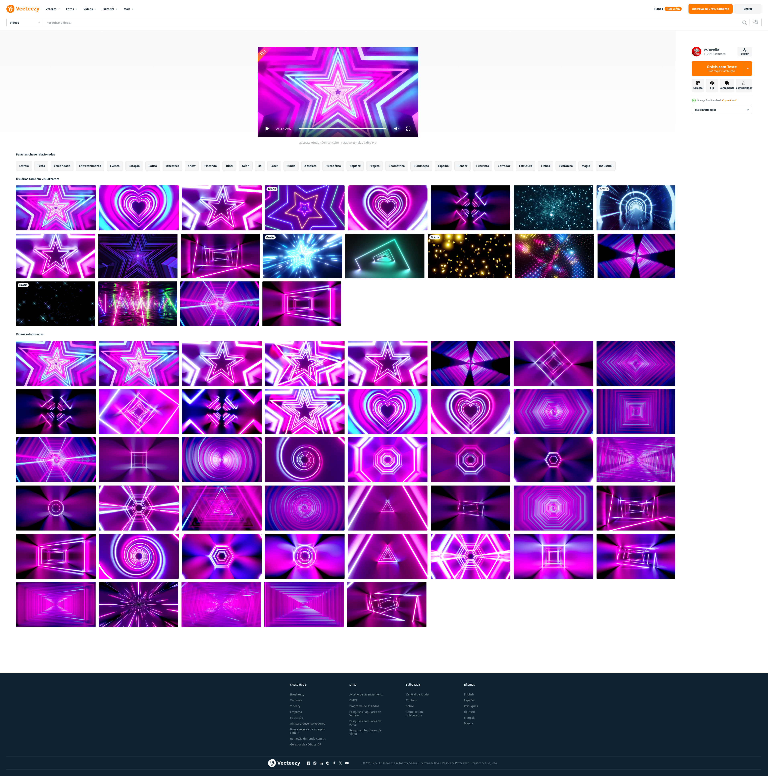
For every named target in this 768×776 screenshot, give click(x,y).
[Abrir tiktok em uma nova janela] (334, 763)
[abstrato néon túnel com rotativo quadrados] (139, 411)
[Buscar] (744, 22)
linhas (545, 166)
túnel (229, 166)
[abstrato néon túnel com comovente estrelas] (305, 411)
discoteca (172, 166)
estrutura (525, 166)
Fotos (70, 9)
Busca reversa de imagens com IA (308, 731)
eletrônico (566, 166)
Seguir (745, 53)
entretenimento (90, 166)
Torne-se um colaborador (414, 713)
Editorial (108, 9)
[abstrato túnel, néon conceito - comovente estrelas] (56, 207)
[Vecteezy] (22, 9)
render (462, 166)
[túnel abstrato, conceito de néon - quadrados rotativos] (470, 207)
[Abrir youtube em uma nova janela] (347, 763)
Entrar (748, 9)
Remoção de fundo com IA (307, 738)
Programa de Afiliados (364, 706)
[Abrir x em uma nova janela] (340, 763)
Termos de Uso (430, 763)
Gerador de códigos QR (305, 744)
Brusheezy (297, 694)
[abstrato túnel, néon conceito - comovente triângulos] (222, 508)
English (469, 694)
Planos (658, 9)
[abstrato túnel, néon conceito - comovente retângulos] (636, 459)
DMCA (353, 700)
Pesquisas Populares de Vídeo (365, 732)
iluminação (421, 166)
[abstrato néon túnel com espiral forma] (387, 459)
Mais (127, 9)
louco (153, 166)
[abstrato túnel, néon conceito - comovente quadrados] (636, 411)
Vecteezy (296, 700)
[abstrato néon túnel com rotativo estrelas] (305, 363)
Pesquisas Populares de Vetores (365, 713)
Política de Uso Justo (484, 763)
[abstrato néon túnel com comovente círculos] (305, 556)
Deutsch (469, 712)
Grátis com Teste (722, 68)
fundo (291, 166)
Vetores (51, 9)
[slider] (342, 128)
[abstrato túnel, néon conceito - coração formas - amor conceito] (139, 207)
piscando (210, 166)
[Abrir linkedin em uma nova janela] (321, 763)
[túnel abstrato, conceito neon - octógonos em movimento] (470, 459)
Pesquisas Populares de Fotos (365, 722)
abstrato (310, 166)
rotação (134, 166)
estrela (24, 166)
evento (115, 166)
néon (245, 166)
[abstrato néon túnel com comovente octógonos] (139, 556)
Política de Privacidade (455, 763)
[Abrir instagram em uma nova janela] (314, 763)
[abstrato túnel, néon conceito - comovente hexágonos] (219, 303)
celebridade (62, 166)
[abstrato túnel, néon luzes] (220, 256)
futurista (482, 166)
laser (274, 166)
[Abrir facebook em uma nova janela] (308, 763)
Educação (296, 718)
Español (469, 700)
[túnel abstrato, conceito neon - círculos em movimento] (56, 508)
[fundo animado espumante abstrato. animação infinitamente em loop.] (554, 256)
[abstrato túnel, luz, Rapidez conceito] (138, 604)
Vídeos (88, 9)
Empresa (296, 712)
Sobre (410, 706)
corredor (504, 166)
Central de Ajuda (417, 694)
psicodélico (333, 166)
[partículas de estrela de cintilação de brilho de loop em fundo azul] (553, 207)
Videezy (295, 706)
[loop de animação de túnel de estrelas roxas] (137, 256)
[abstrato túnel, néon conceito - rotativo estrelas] (222, 207)
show (192, 166)
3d (260, 166)
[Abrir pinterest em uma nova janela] (327, 763)
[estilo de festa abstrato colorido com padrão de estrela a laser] (305, 207)
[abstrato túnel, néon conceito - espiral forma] (222, 459)
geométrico (397, 166)
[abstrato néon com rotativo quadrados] (222, 411)
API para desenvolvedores (307, 723)
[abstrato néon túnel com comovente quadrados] (553, 556)
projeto (374, 166)
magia (586, 166)
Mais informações (705, 109)
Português (471, 706)
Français (469, 718)
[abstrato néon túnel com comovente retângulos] (636, 556)
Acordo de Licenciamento (366, 694)
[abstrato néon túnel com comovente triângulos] (387, 556)
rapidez (355, 166)
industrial (605, 166)
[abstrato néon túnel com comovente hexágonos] (222, 556)
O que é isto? (729, 100)
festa (41, 166)
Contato (411, 700)
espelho (443, 166)
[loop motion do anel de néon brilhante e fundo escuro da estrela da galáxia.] (636, 207)
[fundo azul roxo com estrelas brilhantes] (55, 303)
